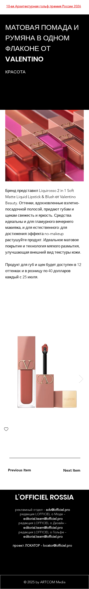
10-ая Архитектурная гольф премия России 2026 (43, 6)
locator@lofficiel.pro (57, 545)
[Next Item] (81, 378)
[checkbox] (6, 429)
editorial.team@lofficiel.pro (43, 519)
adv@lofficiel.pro (58, 510)
